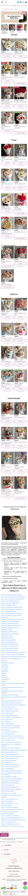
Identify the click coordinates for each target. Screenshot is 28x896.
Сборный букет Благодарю (10, 783)
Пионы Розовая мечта (8, 707)
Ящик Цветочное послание (9, 787)
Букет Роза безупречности (9, 758)
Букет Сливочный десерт (9, 711)
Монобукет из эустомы (8, 793)
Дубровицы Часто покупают (10, 634)
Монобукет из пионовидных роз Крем (13, 656)
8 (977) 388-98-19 (14, 871)
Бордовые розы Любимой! (9, 695)
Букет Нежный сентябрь (9, 776)
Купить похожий (20, 83)
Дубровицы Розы (6, 629)
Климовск (4, 665)
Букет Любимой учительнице (10, 725)
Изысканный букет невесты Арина (12, 736)
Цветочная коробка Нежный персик (12, 599)
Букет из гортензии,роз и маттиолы (12, 738)
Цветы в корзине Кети (8, 822)
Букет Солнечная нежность (10, 764)
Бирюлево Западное (7, 663)
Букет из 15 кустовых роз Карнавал (12, 654)
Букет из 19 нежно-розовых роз (11, 742)
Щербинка (4, 671)
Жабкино (4, 681)
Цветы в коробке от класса (9, 709)
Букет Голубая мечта (8, 740)
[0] (26, 2)
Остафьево (4, 669)
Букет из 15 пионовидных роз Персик (13, 652)
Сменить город (15, 5)
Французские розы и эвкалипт (11, 748)
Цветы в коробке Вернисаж (10, 603)
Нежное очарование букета (10, 627)
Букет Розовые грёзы (8, 734)
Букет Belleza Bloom (7, 813)
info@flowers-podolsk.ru (14, 876)
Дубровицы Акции (7, 636)
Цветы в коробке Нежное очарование (13, 705)
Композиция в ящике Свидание (11, 789)
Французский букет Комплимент (11, 809)
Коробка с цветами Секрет (10, 623)
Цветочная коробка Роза (9, 752)
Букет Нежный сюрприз (8, 760)
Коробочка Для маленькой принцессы (13, 820)
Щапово (3, 675)
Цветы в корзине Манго (8, 640)
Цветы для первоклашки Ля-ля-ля (12, 818)
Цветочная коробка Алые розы (11, 703)
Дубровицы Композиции (9, 632)
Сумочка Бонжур (6, 805)
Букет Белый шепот (7, 769)
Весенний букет (6, 730)
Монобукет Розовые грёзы (9, 644)
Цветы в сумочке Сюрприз (9, 807)
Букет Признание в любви (9, 648)
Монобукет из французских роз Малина (14, 750)
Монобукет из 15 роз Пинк (9, 811)
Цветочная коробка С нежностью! (12, 609)
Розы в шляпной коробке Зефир (11, 595)
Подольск (4, 661)
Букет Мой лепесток (7, 762)
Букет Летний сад (7, 801)
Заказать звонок (14, 874)
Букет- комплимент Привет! (10, 815)
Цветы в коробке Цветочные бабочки (13, 597)
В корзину (7, 56)
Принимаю (12, 841)
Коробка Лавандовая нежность (11, 625)
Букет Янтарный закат (8, 642)
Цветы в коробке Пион (8, 605)
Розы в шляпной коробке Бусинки (12, 701)
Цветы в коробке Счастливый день (12, 619)
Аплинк (22, 891)
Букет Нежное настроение (9, 766)
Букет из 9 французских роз (10, 824)
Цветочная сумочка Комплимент (11, 771)
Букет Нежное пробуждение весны (12, 756)
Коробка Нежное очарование (10, 621)
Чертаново (4, 667)
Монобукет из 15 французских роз (12, 826)
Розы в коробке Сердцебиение (11, 717)
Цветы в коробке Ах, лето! (9, 803)
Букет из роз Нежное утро (9, 646)
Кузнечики (4, 677)
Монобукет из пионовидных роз (11, 658)
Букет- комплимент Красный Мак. (12, 779)
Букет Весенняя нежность (9, 732)
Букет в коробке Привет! (9, 611)
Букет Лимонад (6, 721)
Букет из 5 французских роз (10, 754)
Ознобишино (5, 679)
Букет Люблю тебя (7, 713)
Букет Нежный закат (7, 785)
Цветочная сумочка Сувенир (10, 781)
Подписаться (4, 834)
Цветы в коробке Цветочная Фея (11, 613)
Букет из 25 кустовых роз (9, 650)
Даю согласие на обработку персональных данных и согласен (14, 839)
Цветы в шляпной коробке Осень (11, 607)
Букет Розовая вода (7, 791)
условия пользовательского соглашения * (15, 841)
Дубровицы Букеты (7, 638)
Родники (4, 673)
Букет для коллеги (7, 719)
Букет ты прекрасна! (7, 723)
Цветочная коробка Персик (10, 601)
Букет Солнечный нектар (9, 799)
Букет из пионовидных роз (9, 715)
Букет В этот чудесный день (10, 727)
